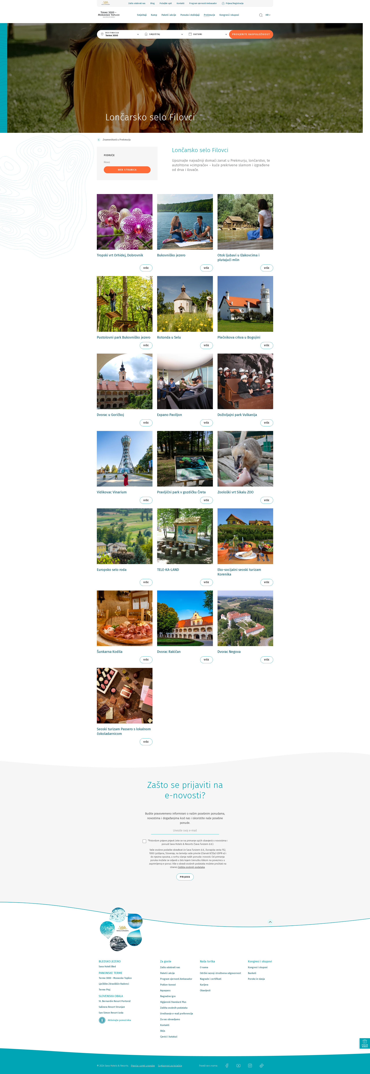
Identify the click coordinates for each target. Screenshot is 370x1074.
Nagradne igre (168, 996)
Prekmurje (209, 15)
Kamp (154, 15)
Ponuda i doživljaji (189, 15)
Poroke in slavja (256, 979)
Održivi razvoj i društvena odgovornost (220, 973)
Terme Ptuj (104, 989)
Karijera (204, 984)
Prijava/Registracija (234, 3)
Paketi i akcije (168, 15)
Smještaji (142, 15)
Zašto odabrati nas (136, 3)
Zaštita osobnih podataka (191, 867)
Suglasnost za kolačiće (170, 1065)
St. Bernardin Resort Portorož (115, 1001)
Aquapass (165, 990)
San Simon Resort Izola (111, 1012)
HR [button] (267, 15)
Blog (152, 3)
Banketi (252, 973)
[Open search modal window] (261, 15)
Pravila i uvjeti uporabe (143, 1065)
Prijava (185, 876)
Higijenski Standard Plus (173, 1002)
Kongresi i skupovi (229, 15)
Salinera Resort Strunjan (112, 1007)
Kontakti (180, 3)
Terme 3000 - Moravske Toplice (115, 978)
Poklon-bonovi (168, 984)
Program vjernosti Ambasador (203, 3)
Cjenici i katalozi (168, 1036)
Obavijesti (205, 990)
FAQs (162, 1031)
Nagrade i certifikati (210, 979)
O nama (204, 967)
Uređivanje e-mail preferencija (176, 1013)
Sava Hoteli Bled (107, 966)
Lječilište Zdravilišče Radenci (114, 983)
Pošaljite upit (166, 3)
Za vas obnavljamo (170, 1019)
